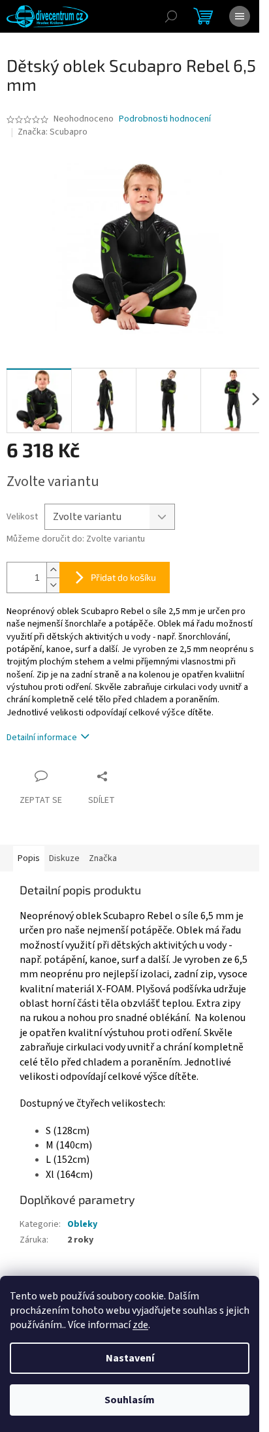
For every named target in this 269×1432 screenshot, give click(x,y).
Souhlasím (129, 1400)
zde (140, 1325)
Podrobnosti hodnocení (165, 119)
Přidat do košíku (123, 577)
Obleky (82, 1224)
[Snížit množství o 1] (52, 585)
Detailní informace (42, 737)
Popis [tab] (29, 858)
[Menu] (240, 16)
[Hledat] (171, 16)
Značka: (52, 131)
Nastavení (130, 1358)
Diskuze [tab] (64, 858)
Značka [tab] (103, 858)
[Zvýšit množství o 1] (52, 570)
